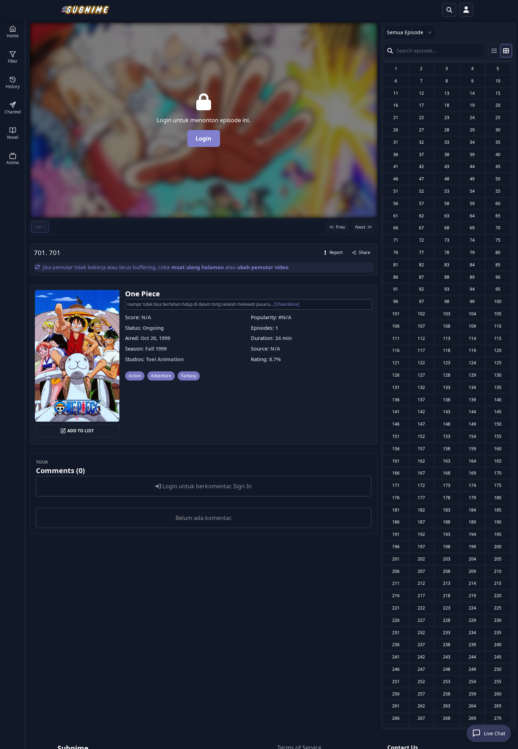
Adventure (161, 376)
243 (446, 657)
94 (472, 289)
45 (497, 166)
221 (396, 608)
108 (446, 326)
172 (421, 485)
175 (497, 485)
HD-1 (40, 227)
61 (395, 216)
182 (421, 510)
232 (421, 633)
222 (421, 608)
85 (497, 265)
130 (497, 375)
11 (395, 93)
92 (421, 289)
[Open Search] (449, 10)
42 (421, 166)
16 (395, 105)
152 (421, 436)
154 (472, 436)
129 (472, 375)
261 (396, 706)
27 (421, 130)
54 (472, 191)
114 (472, 338)
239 (472, 645)
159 (472, 449)
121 (396, 363)
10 (497, 81)
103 (446, 314)
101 (396, 314)
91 (395, 289)
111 (396, 338)
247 (421, 669)
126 (396, 375)
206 (396, 571)
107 (421, 326)
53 (446, 191)
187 (421, 522)
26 (395, 130)
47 (421, 179)
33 (446, 142)
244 (472, 657)
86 (395, 277)
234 (472, 633)
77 (421, 252)
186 (396, 522)
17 (421, 105)
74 (472, 240)
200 (497, 547)
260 (497, 694)
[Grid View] (506, 50)
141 (396, 412)
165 (497, 461)
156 (396, 449)
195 (497, 534)
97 (421, 301)
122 (421, 363)
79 (472, 252)
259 (472, 694)
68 (446, 228)
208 (446, 571)
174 (472, 485)
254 (472, 682)
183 (446, 510)
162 (421, 461)
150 (497, 424)
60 (497, 203)
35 (497, 142)
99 (472, 301)
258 (446, 694)
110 (497, 326)
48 (446, 179)
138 (446, 400)
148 (446, 424)
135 (497, 387)
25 (497, 117)
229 (472, 620)
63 (446, 216)
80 (497, 252)
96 (395, 301)
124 (472, 363)
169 (472, 473)
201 (396, 559)
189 (472, 522)
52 (421, 191)
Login (203, 138)
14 (472, 93)
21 (395, 117)
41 (395, 166)
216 (396, 596)
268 (446, 718)
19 (472, 105)
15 (497, 93)
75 (497, 240)
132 (421, 387)
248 (446, 669)
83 (446, 265)
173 (446, 485)
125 (497, 363)
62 (421, 216)
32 (421, 142)
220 (497, 596)
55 (497, 191)
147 (421, 424)
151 (396, 436)
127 (421, 375)
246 (396, 669)
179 (472, 498)
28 (446, 130)
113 (446, 338)
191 (396, 534)
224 (472, 608)
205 (497, 559)
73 (446, 240)
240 (497, 645)
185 (497, 510)
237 (421, 645)
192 (421, 534)
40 (497, 154)
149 (472, 424)
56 (395, 203)
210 (497, 571)
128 (446, 375)
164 (472, 461)
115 (497, 338)
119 (472, 350)
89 (472, 277)
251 (396, 682)
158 (446, 449)
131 (396, 387)
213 (446, 583)
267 (421, 718)
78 (446, 252)
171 (396, 485)
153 (446, 436)
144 (472, 412)
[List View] (494, 50)
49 (472, 179)
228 (446, 620)
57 (421, 203)
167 (421, 473)
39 (472, 154)
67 (421, 228)
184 (472, 510)
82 (421, 265)
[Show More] (286, 304)
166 (396, 473)
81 (395, 265)
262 (421, 706)
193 (446, 534)
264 (472, 706)
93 (446, 289)
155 (497, 436)
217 (421, 596)
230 (497, 620)
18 (446, 105)
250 (497, 669)
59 (472, 203)
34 (472, 142)
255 (497, 682)
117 (421, 350)
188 (446, 522)
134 (472, 387)
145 (497, 412)
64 (472, 216)
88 (446, 277)
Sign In (242, 486)
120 (497, 350)
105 (497, 314)
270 (497, 718)
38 (446, 154)
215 (497, 583)
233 (446, 633)
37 (421, 154)
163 (446, 461)
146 (396, 424)
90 (497, 277)
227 (421, 620)
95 (497, 289)
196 (396, 547)
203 (446, 559)
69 (472, 228)
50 (497, 179)
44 (472, 166)
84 (472, 265)
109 (472, 326)
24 (472, 117)
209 (472, 571)
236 (396, 645)
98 (446, 301)
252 (421, 682)
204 (472, 559)
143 (446, 412)
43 (446, 166)
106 (396, 326)
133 (446, 387)
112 (421, 338)
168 (446, 473)
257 (421, 694)
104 (472, 314)
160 (497, 449)
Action (135, 376)
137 (421, 400)
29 (472, 130)
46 (395, 179)
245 (497, 657)
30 (497, 130)
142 (421, 412)
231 (396, 633)
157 (421, 449)
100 (497, 301)
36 (395, 154)
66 (395, 228)
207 (421, 571)
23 (446, 117)
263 (446, 706)
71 (395, 240)
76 (395, 252)
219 (472, 596)
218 (446, 596)
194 (472, 534)
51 (395, 191)
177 (421, 498)
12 (421, 93)
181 (396, 510)
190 (497, 522)
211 (396, 583)
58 (446, 203)
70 (497, 228)
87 (421, 277)
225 (497, 608)
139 (472, 400)
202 (421, 559)
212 (421, 583)
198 (446, 547)
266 (396, 718)
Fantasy (188, 376)
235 (497, 633)
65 (497, 216)
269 (472, 718)
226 (396, 620)
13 (446, 93)
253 (446, 682)
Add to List (80, 431)
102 (421, 314)
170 (497, 473)
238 (446, 645)
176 (396, 498)
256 (396, 694)
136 (396, 400)
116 (396, 350)
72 (421, 240)
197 (421, 547)
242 (421, 657)
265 (497, 706)
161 (396, 461)
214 (472, 583)
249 (472, 669)
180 (497, 498)
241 (396, 657)
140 (497, 400)
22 (421, 117)
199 (472, 547)
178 (446, 498)
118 (446, 350)
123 (446, 363)
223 (446, 608)
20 (497, 105)
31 (395, 142)
